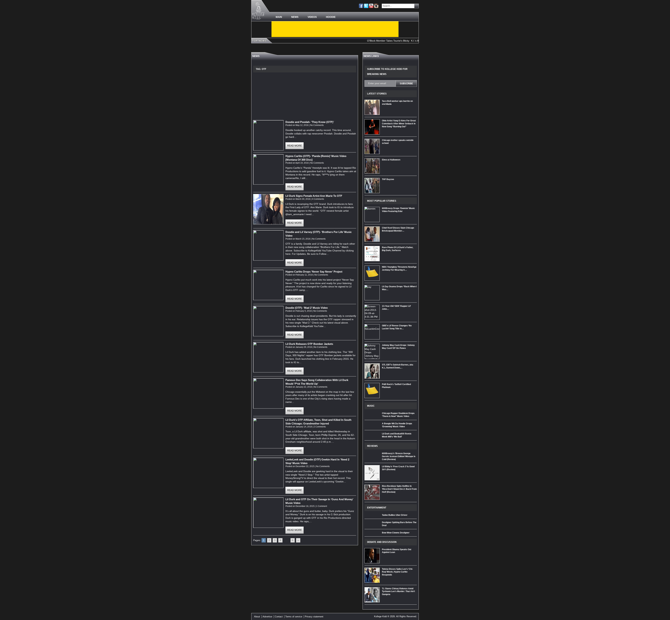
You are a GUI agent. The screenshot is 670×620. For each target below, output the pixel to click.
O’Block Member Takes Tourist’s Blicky (367, 40)
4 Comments (318, 199)
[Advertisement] (335, 29)
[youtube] (371, 6)
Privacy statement (314, 616)
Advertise (267, 616)
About (257, 616)
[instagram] (376, 6)
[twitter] (366, 6)
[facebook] (361, 6)
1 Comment (321, 506)
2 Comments (320, 426)
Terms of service (293, 616)
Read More (294, 145)
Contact (279, 616)
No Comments (317, 125)
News (294, 17)
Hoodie (331, 17)
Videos (312, 17)
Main (279, 17)
